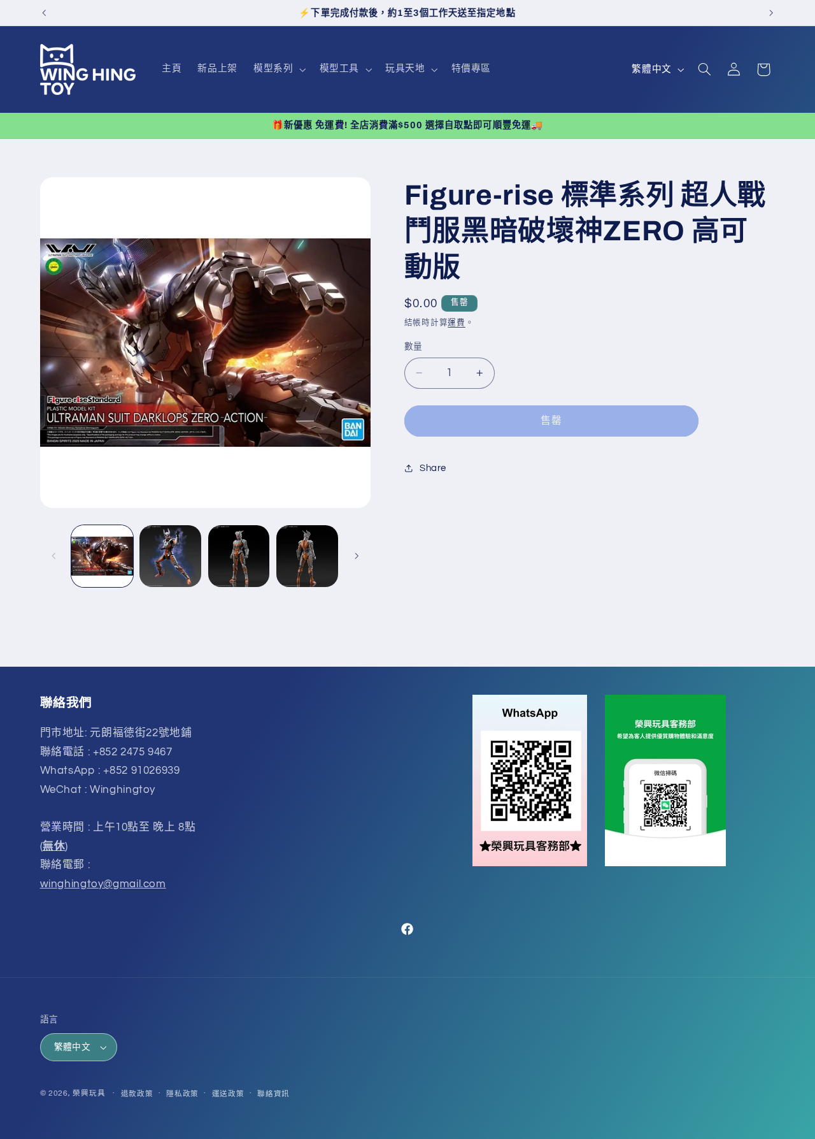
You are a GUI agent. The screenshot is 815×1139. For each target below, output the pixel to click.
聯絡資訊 (273, 1094)
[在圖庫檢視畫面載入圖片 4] (307, 556)
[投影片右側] (357, 556)
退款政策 (137, 1094)
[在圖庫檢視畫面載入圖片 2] (170, 556)
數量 (413, 346)
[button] (278, 69)
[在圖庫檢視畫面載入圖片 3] (239, 556)
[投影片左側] (54, 556)
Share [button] (433, 468)
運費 (456, 323)
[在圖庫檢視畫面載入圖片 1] (102, 556)
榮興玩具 (89, 1093)
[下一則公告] (771, 12)
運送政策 (228, 1094)
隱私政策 (182, 1094)
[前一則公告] (44, 12)
